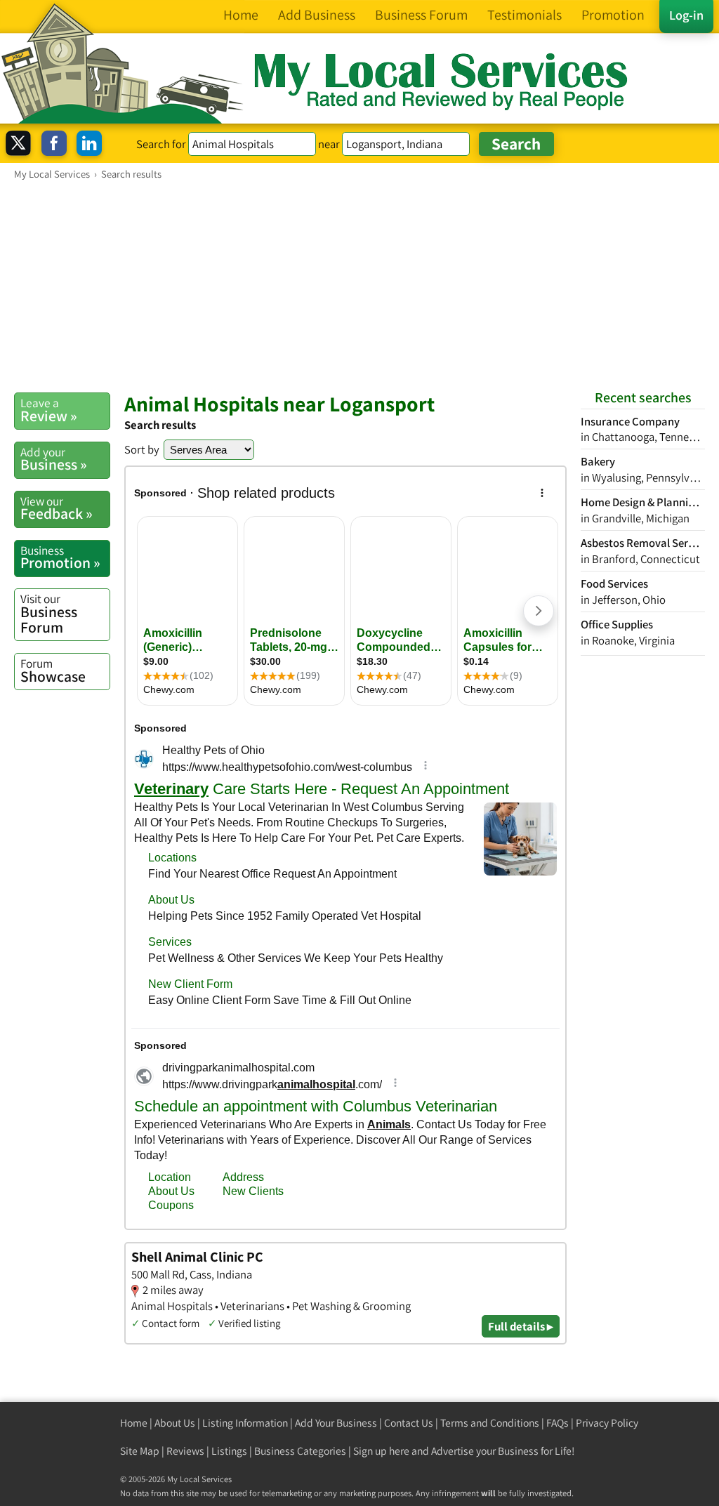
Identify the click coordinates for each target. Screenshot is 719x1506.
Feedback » (56, 508)
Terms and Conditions (489, 1422)
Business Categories (300, 1451)
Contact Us (408, 1422)
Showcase (53, 670)
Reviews (185, 1451)
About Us (174, 1422)
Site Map (139, 1451)
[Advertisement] (359, 285)
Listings (229, 1451)
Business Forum (48, 613)
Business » (53, 459)
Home (133, 1422)
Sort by (141, 449)
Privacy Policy (607, 1422)
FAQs (557, 1422)
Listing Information (245, 1422)
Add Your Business (336, 1422)
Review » (48, 410)
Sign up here (381, 1451)
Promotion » (60, 557)
